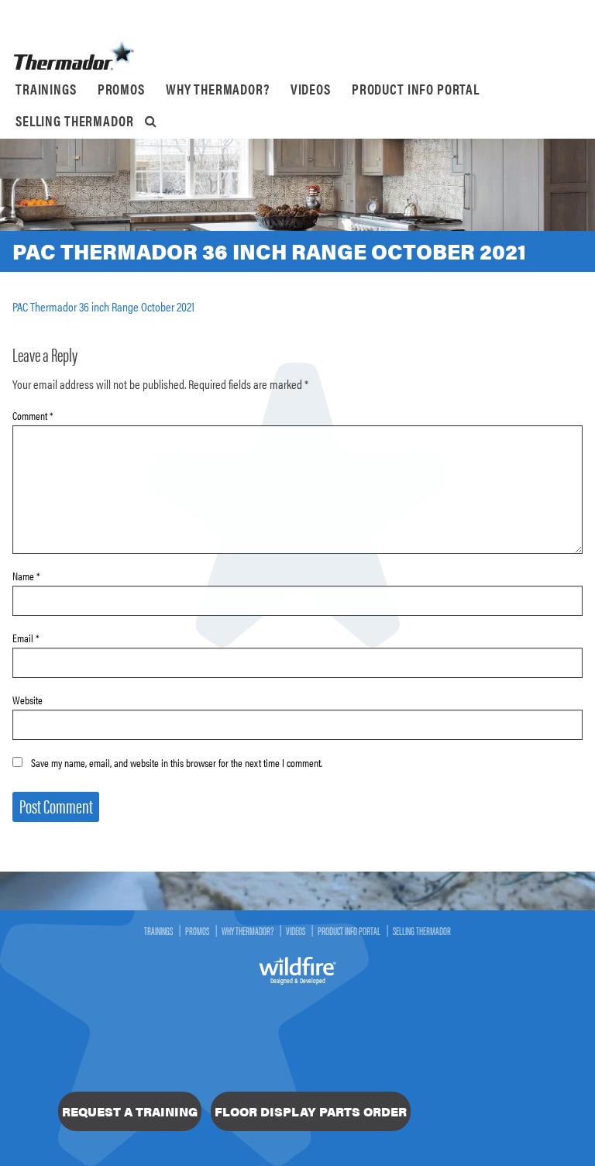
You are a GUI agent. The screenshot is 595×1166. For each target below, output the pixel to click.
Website (27, 699)
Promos (121, 88)
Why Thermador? (218, 88)
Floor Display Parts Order (311, 1111)
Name (26, 575)
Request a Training (130, 1111)
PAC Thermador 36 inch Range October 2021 (103, 306)
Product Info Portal (416, 88)
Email (26, 637)
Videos (311, 88)
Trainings (46, 88)
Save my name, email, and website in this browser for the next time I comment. (176, 762)
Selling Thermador (74, 120)
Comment (32, 415)
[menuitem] (46, 89)
